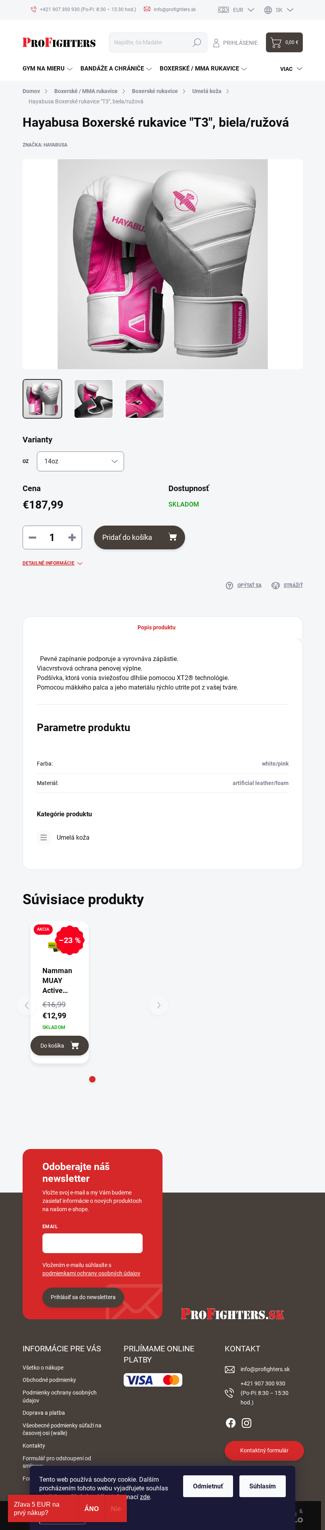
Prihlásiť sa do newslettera (83, 1297)
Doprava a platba (44, 1413)
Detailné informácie (49, 563)
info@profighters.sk (265, 1369)
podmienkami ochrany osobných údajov (91, 1273)
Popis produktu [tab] (157, 627)
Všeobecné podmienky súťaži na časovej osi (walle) (62, 1429)
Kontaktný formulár (264, 1450)
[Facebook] (231, 1421)
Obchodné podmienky (49, 1380)
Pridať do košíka (127, 537)
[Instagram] (246, 1421)
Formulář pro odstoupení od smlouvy (57, 1462)
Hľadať (197, 42)
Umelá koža (73, 837)
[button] (92, 1079)
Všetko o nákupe (43, 1367)
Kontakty (34, 1445)
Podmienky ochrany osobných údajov (60, 1396)
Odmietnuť (208, 1486)
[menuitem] (48, 68)
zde (145, 1497)
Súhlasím (262, 1486)
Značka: (45, 145)
